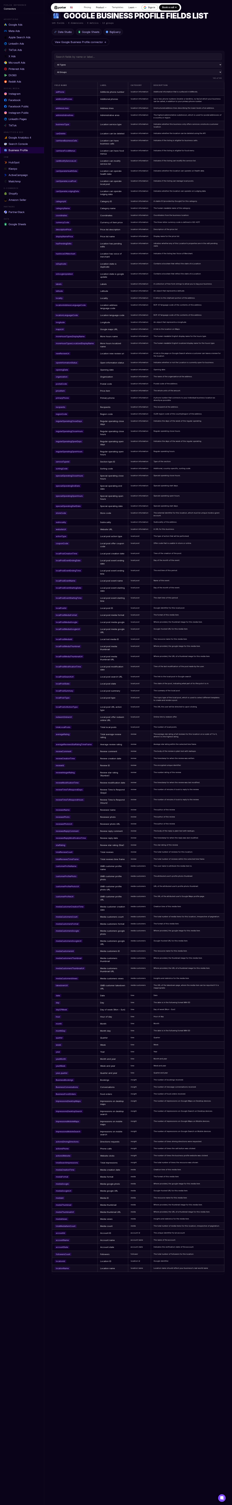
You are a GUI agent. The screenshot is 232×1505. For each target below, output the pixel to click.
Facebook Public (19, 106)
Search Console (18, 143)
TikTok (13, 125)
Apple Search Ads (19, 37)
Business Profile (18, 150)
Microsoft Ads (17, 62)
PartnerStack (16, 212)
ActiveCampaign (18, 175)
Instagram (15, 93)
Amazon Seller (17, 199)
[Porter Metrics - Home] (60, 7)
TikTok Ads (15, 50)
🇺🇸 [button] (71, 7)
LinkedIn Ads (16, 43)
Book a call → (169, 7)
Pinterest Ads (16, 69)
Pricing (87, 7)
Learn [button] (131, 7)
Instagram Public (19, 112)
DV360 (13, 75)
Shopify (13, 193)
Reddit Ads (15, 81)
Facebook (15, 100)
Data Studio (65, 32)
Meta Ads (14, 31)
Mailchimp (15, 181)
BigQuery (115, 32)
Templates (117, 7)
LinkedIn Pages (18, 119)
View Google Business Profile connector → (80, 42)
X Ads (12, 56)
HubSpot (14, 162)
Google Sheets (17, 224)
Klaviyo (13, 168)
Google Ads (15, 24)
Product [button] (100, 7)
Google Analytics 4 (20, 137)
